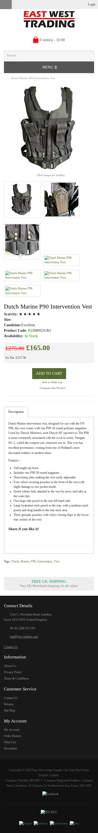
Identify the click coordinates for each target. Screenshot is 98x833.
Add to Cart (49, 373)
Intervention (44, 561)
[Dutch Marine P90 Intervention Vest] (22, 199)
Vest (56, 561)
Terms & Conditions (16, 678)
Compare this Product (52, 387)
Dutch (15, 561)
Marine (24, 561)
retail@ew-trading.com (24, 636)
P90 (33, 561)
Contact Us (11, 647)
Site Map (9, 710)
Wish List (10, 742)
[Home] (5, 78)
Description (16, 412)
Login (91, 4)
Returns (9, 704)
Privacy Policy (13, 672)
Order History (12, 736)
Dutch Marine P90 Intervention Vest (33, 78)
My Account (11, 730)
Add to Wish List (51, 382)
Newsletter (10, 748)
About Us (10, 666)
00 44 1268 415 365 (22, 628)
